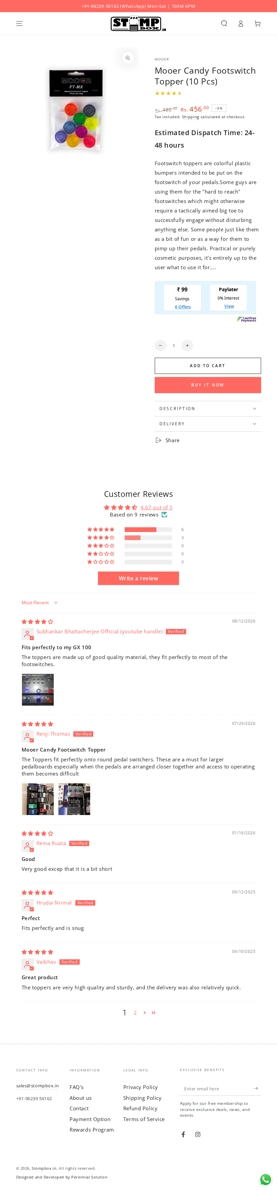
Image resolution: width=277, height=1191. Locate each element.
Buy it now (208, 385)
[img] (37, 621)
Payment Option (90, 1119)
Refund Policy (140, 1108)
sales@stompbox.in (37, 1086)
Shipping (190, 116)
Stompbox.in (44, 1168)
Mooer (162, 59)
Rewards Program (92, 1129)
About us (81, 1097)
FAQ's (77, 1087)
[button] (224, 24)
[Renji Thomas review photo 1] (38, 799)
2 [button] (135, 1012)
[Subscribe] (257, 1088)
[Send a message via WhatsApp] (266, 1180)
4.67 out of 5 (157, 507)
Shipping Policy (142, 1097)
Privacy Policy (140, 1087)
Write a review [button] (138, 578)
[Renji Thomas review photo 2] (74, 799)
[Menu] (19, 24)
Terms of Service (144, 1119)
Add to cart (207, 366)
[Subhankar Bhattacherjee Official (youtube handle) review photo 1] (38, 690)
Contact (79, 1108)
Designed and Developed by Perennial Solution (62, 1177)
